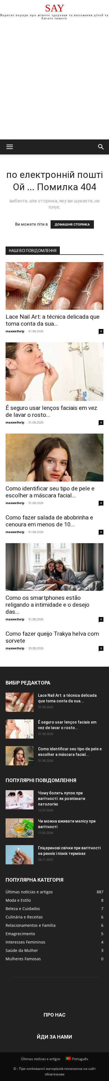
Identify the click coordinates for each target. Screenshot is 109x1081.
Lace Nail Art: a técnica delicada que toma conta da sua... (52, 320)
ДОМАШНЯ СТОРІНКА (72, 224)
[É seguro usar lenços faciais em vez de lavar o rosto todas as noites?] (54, 371)
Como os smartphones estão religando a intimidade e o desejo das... (47, 604)
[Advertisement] (54, 82)
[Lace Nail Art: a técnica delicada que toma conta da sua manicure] (54, 286)
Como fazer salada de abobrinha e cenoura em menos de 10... (49, 521)
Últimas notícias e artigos (40, 1058)
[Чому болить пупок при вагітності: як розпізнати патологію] (20, 799)
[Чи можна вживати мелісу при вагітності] (20, 828)
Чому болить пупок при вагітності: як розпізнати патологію (61, 798)
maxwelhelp (15, 331)
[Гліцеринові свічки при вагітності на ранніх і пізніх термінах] (20, 854)
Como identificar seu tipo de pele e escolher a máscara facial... (50, 492)
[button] (9, 146)
